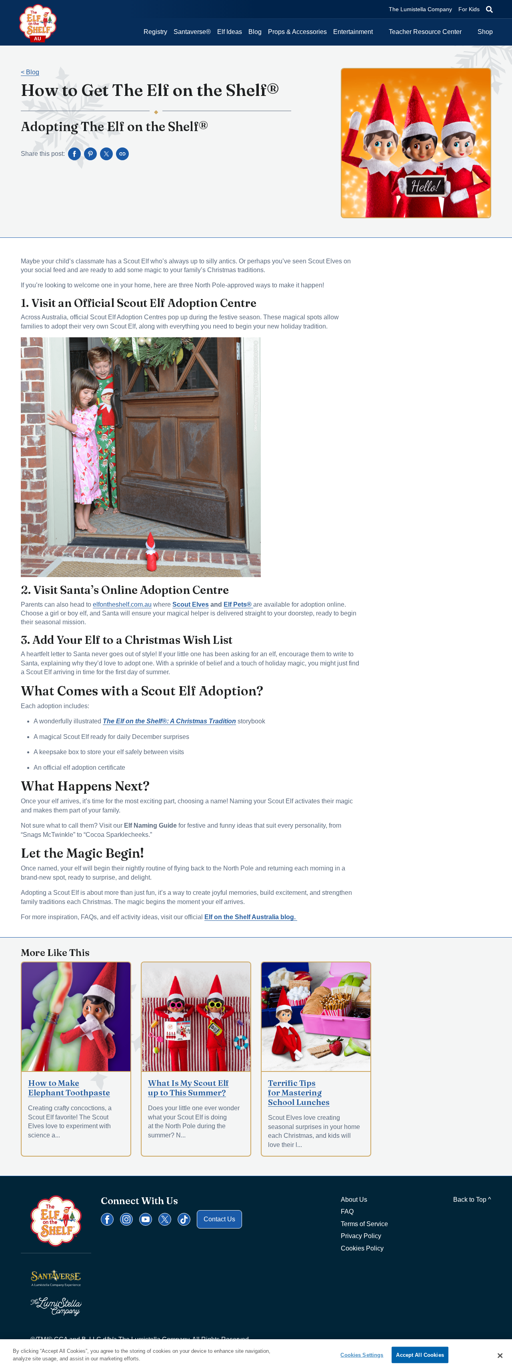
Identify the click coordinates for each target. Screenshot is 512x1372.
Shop (485, 31)
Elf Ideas (229, 31)
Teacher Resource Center (425, 31)
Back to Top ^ (472, 1199)
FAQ (347, 1211)
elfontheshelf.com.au (122, 604)
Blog (255, 31)
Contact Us (219, 1219)
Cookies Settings (361, 1355)
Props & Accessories (297, 31)
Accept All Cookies (420, 1355)
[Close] (500, 1355)
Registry (155, 31)
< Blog (30, 72)
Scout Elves (190, 604)
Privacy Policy (361, 1236)
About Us (354, 1199)
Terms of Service (364, 1224)
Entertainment (353, 31)
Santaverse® (192, 31)
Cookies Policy (362, 1248)
